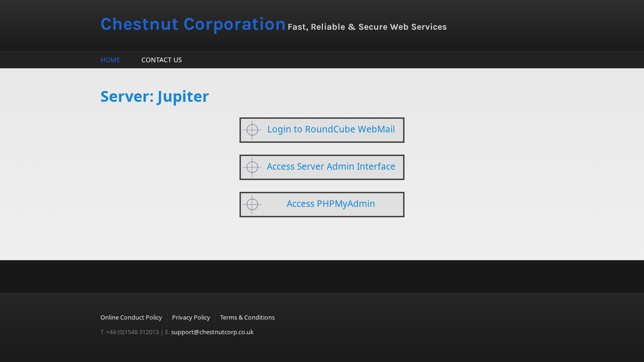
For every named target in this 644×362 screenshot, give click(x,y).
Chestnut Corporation (193, 23)
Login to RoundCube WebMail (331, 129)
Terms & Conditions (247, 317)
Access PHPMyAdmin (331, 203)
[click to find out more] (252, 130)
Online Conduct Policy (131, 317)
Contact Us (161, 59)
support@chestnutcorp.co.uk (212, 332)
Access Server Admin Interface (331, 166)
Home (110, 59)
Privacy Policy (191, 317)
